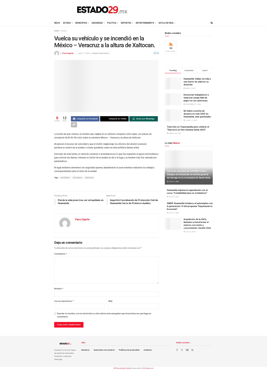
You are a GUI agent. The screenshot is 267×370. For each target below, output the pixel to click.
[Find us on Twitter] (182, 350)
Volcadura (77, 178)
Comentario (60, 253)
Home (56, 31)
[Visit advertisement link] (106, 185)
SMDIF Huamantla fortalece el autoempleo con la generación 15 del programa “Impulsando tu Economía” (190, 206)
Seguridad (97, 23)
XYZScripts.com (148, 368)
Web (110, 301)
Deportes (126, 23)
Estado (67, 23)
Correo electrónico (64, 301)
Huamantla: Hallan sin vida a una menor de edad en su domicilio (197, 82)
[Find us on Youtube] (187, 350)
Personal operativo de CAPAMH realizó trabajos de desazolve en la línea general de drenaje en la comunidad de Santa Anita (188, 174)
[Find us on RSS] (192, 350)
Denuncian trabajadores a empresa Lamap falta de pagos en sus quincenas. (196, 98)
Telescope (58, 359)
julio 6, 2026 (173, 182)
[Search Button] (212, 22)
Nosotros (85, 350)
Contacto (148, 350)
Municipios (81, 23)
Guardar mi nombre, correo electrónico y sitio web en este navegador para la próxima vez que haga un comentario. (104, 315)
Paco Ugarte (68, 53)
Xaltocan (89, 178)
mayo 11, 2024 (84, 53)
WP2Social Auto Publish (122, 368)
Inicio (57, 23)
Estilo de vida (166, 23)
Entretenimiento (145, 23)
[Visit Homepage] (102, 10)
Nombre (59, 288)
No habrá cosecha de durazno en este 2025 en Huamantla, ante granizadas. (197, 114)
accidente (65, 178)
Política (111, 23)
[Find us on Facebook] (177, 350)
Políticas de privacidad (129, 350)
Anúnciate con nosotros (104, 350)
